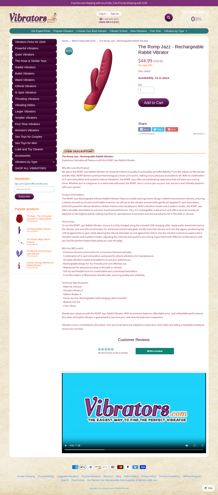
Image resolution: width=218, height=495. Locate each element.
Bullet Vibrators (24, 73)
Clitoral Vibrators (25, 86)
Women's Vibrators (27, 130)
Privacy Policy (148, 476)
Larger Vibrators (25, 111)
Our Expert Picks (40, 31)
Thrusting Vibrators (27, 98)
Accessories (22, 155)
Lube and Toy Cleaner (29, 149)
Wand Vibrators (25, 80)
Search (64, 480)
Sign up (115, 13)
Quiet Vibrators (24, 54)
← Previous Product (146, 133)
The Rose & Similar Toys (30, 61)
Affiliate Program (192, 476)
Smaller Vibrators (26, 117)
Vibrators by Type (176, 31)
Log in (102, 13)
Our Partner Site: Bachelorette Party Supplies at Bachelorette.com (122, 480)
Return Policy (131, 476)
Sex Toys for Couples (28, 136)
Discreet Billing (46, 476)
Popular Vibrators (63, 31)
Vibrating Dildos (25, 105)
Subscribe (24, 196)
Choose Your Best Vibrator (91, 31)
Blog (118, 476)
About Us (108, 476)
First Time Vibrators (27, 124)
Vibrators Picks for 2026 (30, 42)
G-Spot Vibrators (25, 92)
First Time (155, 31)
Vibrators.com (108, 488)
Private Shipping (26, 476)
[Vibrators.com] (35, 17)
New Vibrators (139, 31)
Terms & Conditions (169, 476)
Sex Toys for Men (26, 143)
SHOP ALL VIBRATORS (30, 168)
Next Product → (199, 133)
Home (65, 41)
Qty (140, 85)
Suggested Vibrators (68, 476)
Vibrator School (118, 31)
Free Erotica (77, 480)
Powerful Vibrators (26, 48)
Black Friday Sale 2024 (83, 41)
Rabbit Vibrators (25, 67)
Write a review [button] (154, 351)
